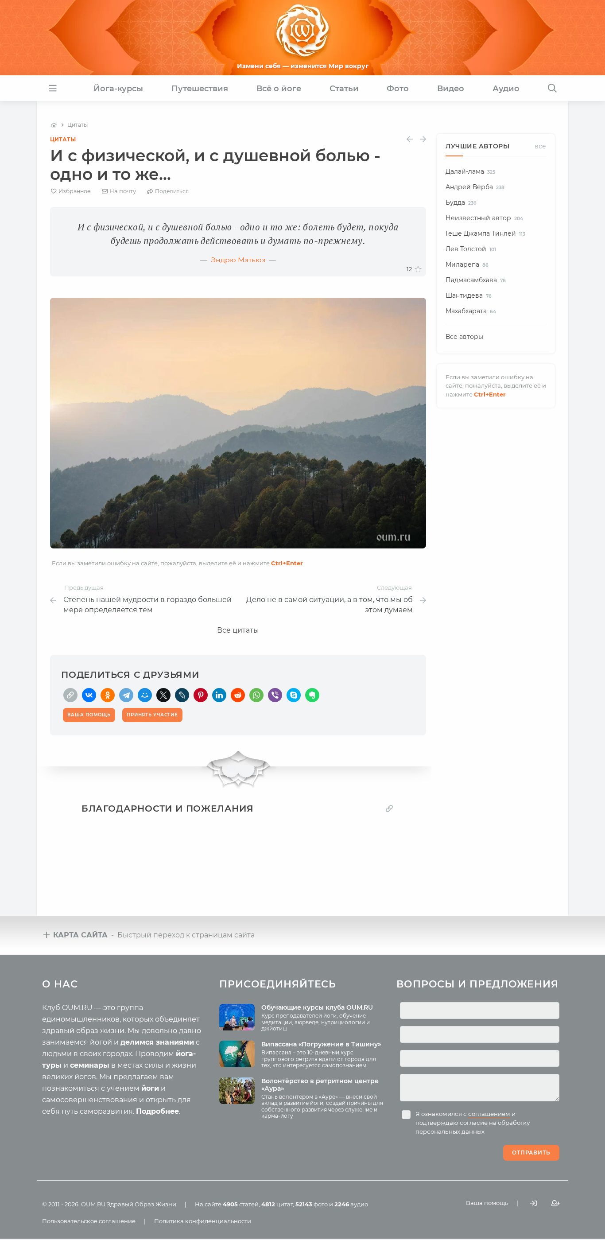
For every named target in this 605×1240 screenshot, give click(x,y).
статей (241, 1204)
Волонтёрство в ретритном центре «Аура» (320, 1084)
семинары (89, 1065)
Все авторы (464, 337)
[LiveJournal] (182, 695)
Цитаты (63, 139)
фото (311, 1204)
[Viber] (275, 695)
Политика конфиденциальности (202, 1220)
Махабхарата (471, 311)
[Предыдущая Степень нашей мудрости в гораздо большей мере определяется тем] (410, 139)
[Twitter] (163, 695)
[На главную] (54, 125)
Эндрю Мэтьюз (238, 260)
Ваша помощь (487, 1202)
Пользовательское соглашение (89, 1220)
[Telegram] (126, 695)
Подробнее (157, 1111)
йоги (150, 1088)
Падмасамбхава (476, 280)
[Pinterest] (201, 695)
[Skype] (294, 695)
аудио (351, 1204)
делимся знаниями (157, 1042)
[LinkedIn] (219, 695)
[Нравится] (418, 269)
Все (540, 146)
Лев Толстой (471, 249)
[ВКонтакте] (89, 695)
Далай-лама (470, 171)
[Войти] (533, 1203)
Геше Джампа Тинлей (485, 233)
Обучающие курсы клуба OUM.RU (317, 1007)
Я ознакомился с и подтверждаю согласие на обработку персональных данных (472, 1122)
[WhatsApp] (256, 695)
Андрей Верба (475, 187)
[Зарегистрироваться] (555, 1203)
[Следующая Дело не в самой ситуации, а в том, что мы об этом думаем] (423, 139)
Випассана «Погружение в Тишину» (321, 1044)
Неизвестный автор (484, 218)
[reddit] (238, 695)
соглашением (489, 1113)
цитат (277, 1204)
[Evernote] (312, 695)
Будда (461, 202)
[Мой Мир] (145, 695)
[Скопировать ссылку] (70, 695)
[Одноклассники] (108, 695)
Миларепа (467, 264)
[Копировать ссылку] (389, 808)
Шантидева (469, 295)
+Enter (287, 563)
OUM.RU (93, 1204)
